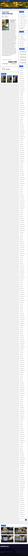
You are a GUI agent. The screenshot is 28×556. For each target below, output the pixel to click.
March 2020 (21, 218)
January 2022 (22, 175)
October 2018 (22, 251)
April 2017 (21, 286)
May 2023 (21, 144)
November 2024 (22, 109)
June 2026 (21, 72)
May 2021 (21, 191)
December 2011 (22, 411)
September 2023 (22, 136)
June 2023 (21, 142)
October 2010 (22, 438)
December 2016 (22, 294)
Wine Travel (21, 45)
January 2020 (22, 222)
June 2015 (21, 329)
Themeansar (2, 552)
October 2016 (22, 298)
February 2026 (22, 80)
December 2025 (22, 84)
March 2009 (21, 475)
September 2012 (22, 393)
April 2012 (21, 403)
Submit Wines (25, 554)
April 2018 (21, 263)
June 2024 (21, 119)
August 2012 (21, 395)
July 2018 (21, 257)
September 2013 (22, 370)
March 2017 (21, 288)
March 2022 (21, 171)
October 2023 (22, 134)
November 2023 (22, 132)
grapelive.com (5, 546)
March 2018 (21, 265)
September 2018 (22, 253)
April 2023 (21, 146)
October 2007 (22, 508)
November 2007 (22, 506)
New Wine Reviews (22, 25)
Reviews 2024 (22, 554)
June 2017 (21, 282)
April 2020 (21, 216)
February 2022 (22, 173)
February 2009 (22, 477)
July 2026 (21, 70)
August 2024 (22, 115)
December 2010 (22, 434)
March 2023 (21, 148)
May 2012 (21, 401)
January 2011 (22, 432)
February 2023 (22, 150)
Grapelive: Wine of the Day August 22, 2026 (6, 531)
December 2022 (22, 154)
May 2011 (21, 424)
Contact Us (22, 549)
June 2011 (21, 422)
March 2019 (21, 241)
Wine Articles (22, 41)
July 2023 (21, 140)
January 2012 (22, 409)
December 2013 (22, 364)
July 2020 (21, 210)
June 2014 (21, 352)
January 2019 (22, 245)
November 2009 (22, 459)
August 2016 (22, 302)
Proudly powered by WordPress (4, 551)
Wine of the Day (13, 63)
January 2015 (22, 339)
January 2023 (22, 152)
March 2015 (21, 335)
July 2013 (21, 374)
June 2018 (21, 259)
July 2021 (21, 187)
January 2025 (22, 105)
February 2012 (22, 407)
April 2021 (21, 193)
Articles (20, 549)
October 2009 (22, 461)
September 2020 (22, 206)
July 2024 (21, 117)
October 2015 (22, 321)
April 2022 (21, 169)
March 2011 (21, 428)
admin (8, 69)
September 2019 (22, 230)
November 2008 (22, 483)
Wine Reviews (22, 43)
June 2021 (21, 189)
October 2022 (22, 158)
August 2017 (22, 278)
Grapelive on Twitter (23, 23)
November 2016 (22, 296)
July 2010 (21, 444)
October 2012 (22, 391)
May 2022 (21, 167)
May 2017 (21, 284)
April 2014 (21, 356)
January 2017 (22, 292)
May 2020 (21, 214)
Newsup (11, 551)
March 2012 (21, 405)
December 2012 (22, 387)
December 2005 (22, 514)
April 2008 (21, 496)
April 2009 (21, 473)
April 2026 (21, 76)
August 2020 (22, 208)
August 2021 (21, 185)
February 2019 (22, 243)
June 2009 (21, 469)
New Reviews (25, 549)
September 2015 (22, 323)
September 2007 (22, 510)
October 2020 (22, 204)
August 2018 (22, 255)
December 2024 (22, 107)
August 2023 (22, 138)
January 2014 (22, 362)
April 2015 (21, 333)
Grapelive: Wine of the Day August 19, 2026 (20, 539)
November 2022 (22, 156)
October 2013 (22, 368)
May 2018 (21, 261)
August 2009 (22, 465)
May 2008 (21, 494)
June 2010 (21, 446)
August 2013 (21, 372)
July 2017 (21, 280)
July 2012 (21, 397)
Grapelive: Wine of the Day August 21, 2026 (20, 531)
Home (15, 549)
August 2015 (21, 325)
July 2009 (21, 467)
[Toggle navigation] (13, 8)
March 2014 (21, 358)
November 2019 (22, 226)
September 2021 (22, 183)
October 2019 (22, 228)
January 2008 (22, 502)
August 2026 (22, 68)
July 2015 (21, 327)
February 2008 (22, 500)
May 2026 (21, 74)
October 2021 (22, 181)
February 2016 (22, 313)
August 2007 (22, 512)
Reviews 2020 (25, 551)
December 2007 (22, 504)
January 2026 (22, 82)
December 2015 (22, 317)
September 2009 (22, 463)
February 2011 (22, 430)
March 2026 (21, 78)
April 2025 (21, 99)
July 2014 (21, 350)
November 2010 (22, 436)
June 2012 (21, 399)
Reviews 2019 (22, 551)
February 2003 (22, 516)
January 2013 (22, 385)
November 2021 (22, 179)
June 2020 (21, 212)
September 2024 (22, 113)
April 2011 (21, 426)
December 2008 (22, 481)
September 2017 (22, 276)
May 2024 (21, 121)
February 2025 (22, 103)
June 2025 (21, 95)
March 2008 (21, 498)
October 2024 (22, 111)
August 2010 (22, 442)
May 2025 (21, 97)
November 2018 (22, 249)
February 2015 (22, 337)
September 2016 (22, 300)
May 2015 (21, 331)
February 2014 (22, 360)
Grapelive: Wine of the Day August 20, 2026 (6, 539)
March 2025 (21, 101)
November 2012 (22, 389)
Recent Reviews (18, 551)
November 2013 (22, 366)
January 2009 (22, 479)
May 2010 (21, 448)
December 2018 (22, 247)
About (17, 549)
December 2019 (22, 224)
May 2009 (21, 471)
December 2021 (22, 177)
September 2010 (22, 440)
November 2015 (22, 319)
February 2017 (22, 290)
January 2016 (22, 315)
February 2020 (22, 220)
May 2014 (21, 354)
